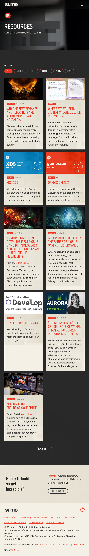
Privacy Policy (10, 518)
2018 (35, 544)
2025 (81, 544)
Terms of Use (24, 518)
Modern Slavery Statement (15, 522)
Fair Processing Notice (55, 522)
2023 (68, 544)
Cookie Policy (55, 518)
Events (33, 71)
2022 (61, 544)
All (8, 71)
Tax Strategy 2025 (36, 522)
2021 (54, 544)
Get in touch (58, 491)
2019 (42, 544)
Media (58, 71)
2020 (48, 544)
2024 (74, 544)
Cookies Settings (70, 518)
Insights (45, 71)
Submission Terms (39, 518)
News (69, 71)
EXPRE (15, 550)
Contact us (52, 476)
